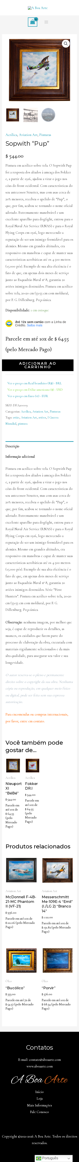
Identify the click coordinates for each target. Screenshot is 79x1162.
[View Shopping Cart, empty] (32, 21)
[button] (66, 44)
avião (16, 417)
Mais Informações (39, 1105)
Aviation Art (28, 135)
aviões (42, 417)
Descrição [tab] (12, 446)
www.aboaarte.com (40, 1066)
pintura (22, 424)
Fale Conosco (39, 1112)
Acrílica (11, 135)
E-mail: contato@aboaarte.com (39, 1060)
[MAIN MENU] (46, 22)
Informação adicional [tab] (20, 456)
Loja (40, 1098)
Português (49, 1158)
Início (39, 1092)
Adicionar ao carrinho (37, 365)
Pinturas (45, 135)
